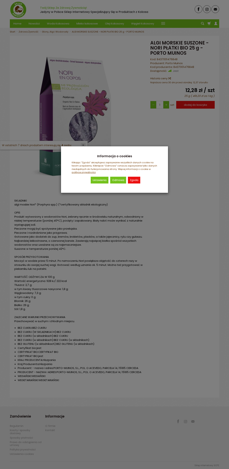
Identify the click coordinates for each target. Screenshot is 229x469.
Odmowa (118, 180)
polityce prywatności (84, 172)
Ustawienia (99, 180)
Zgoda (134, 180)
